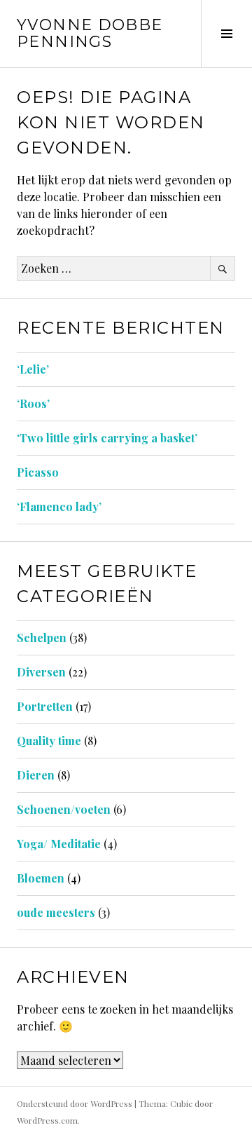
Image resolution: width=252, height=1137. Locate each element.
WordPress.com (47, 1120)
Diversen (41, 672)
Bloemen (40, 878)
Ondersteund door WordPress (74, 1103)
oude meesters (56, 912)
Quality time (49, 740)
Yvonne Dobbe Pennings (90, 33)
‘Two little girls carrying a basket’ (107, 437)
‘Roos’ (33, 403)
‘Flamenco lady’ (59, 506)
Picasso (38, 472)
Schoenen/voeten (64, 809)
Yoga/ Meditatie (59, 843)
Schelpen (41, 637)
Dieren (36, 775)
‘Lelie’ (33, 369)
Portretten (45, 706)
